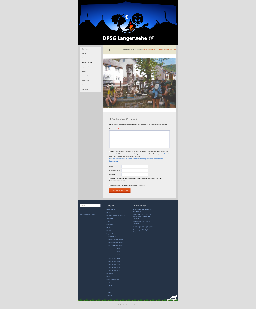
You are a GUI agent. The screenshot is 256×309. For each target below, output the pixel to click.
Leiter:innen (110, 224)
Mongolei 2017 (112, 236)
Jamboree (109, 218)
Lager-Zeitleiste (87, 67)
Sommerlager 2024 (114, 267)
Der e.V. (84, 85)
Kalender (85, 58)
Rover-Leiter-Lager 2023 (115, 242)
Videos (108, 292)
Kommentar (114, 129)
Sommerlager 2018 (114, 258)
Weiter (172, 66)
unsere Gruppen (87, 76)
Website (112, 175)
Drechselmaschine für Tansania (115, 215)
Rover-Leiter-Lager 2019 (115, 239)
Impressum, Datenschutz (87, 214)
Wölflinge (109, 295)
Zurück (107, 66)
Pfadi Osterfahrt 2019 (150, 49)
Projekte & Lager (87, 62)
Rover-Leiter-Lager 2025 (115, 246)
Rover (108, 276)
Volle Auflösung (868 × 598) (168, 49)
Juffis (108, 221)
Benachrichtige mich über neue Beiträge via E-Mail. (128, 186)
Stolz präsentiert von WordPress (128, 305)
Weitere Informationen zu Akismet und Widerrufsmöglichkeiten (131, 159)
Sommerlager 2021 (114, 261)
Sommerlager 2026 (114, 270)
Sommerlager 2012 (114, 249)
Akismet (166, 154)
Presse (84, 71)
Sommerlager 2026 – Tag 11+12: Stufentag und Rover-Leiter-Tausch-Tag (142, 216)
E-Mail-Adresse (115, 170)
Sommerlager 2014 (114, 252)
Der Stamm (85, 49)
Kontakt (84, 53)
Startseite (109, 289)
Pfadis (108, 228)
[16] (139, 83)
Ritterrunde (85, 80)
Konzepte (85, 89)
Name (111, 166)
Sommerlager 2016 (114, 255)
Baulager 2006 (110, 209)
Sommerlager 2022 (114, 264)
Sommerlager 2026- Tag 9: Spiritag (143, 227)
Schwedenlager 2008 (112, 280)
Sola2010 (109, 286)
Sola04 (108, 283)
